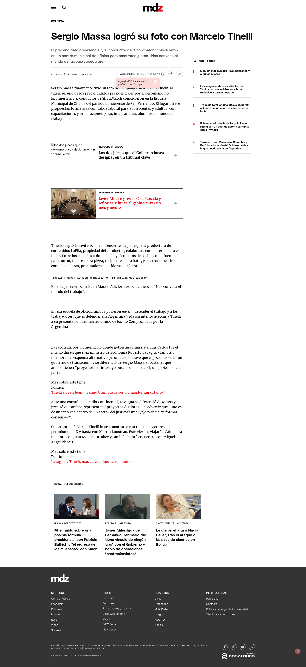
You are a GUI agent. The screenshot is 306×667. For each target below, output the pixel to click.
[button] (53, 7)
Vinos (54, 625)
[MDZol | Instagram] (234, 647)
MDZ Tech (161, 619)
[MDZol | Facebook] (225, 647)
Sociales (56, 630)
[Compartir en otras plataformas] (179, 73)
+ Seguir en (154, 74)
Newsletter (109, 629)
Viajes (106, 619)
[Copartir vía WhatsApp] (171, 73)
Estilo (54, 619)
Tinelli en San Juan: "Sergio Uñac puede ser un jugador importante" (108, 392)
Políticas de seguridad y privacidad (227, 609)
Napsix (159, 625)
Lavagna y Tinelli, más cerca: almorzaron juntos (91, 461)
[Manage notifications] (298, 651)
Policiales (56, 609)
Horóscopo (161, 604)
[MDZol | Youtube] (243, 647)
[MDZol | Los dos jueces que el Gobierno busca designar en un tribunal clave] (176, 156)
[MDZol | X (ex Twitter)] (252, 647)
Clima (158, 598)
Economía (57, 604)
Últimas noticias (60, 598)
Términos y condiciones (220, 614)
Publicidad (212, 598)
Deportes (108, 603)
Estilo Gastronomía (114, 613)
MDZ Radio (161, 609)
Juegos (159, 614)
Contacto (211, 604)
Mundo (55, 614)
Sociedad (108, 598)
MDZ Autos (110, 624)
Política (57, 21)
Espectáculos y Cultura (117, 608)
